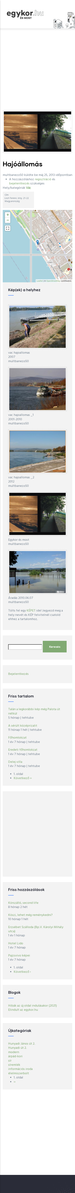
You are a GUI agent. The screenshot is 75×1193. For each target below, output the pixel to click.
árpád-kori (15, 1056)
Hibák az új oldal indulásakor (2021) (32, 1005)
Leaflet (40, 280)
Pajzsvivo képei (19, 955)
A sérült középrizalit (22, 725)
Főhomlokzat (17, 737)
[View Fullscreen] (7, 228)
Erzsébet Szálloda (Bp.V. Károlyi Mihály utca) (35, 929)
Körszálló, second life (23, 903)
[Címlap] (25, 13)
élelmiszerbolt (18, 1073)
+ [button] (8, 214)
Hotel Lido (15, 943)
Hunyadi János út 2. (21, 1043)
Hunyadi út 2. (17, 1048)
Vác (28, 188)
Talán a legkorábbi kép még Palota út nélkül (34, 711)
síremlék (14, 1065)
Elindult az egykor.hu (23, 1010)
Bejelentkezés (18, 674)
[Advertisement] (37, 67)
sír (9, 1060)
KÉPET (31, 610)
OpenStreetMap (53, 280)
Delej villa (15, 762)
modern (13, 1052)
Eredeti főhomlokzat (22, 750)
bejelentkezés (19, 183)
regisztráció (43, 179)
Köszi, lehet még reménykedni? (30, 915)
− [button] (8, 220)
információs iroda (20, 1069)
